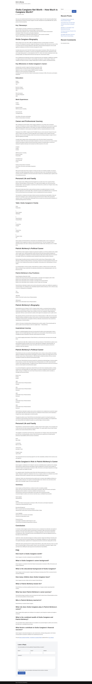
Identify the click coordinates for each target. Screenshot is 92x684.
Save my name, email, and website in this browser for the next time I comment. (33, 670)
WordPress (25, 682)
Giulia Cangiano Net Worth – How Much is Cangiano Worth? (30, 637)
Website (45, 650)
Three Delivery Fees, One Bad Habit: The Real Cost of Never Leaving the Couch (68, 24)
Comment (20, 655)
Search (62, 9)
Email (32, 650)
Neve (17, 682)
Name (19, 650)
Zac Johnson (51, 637)
